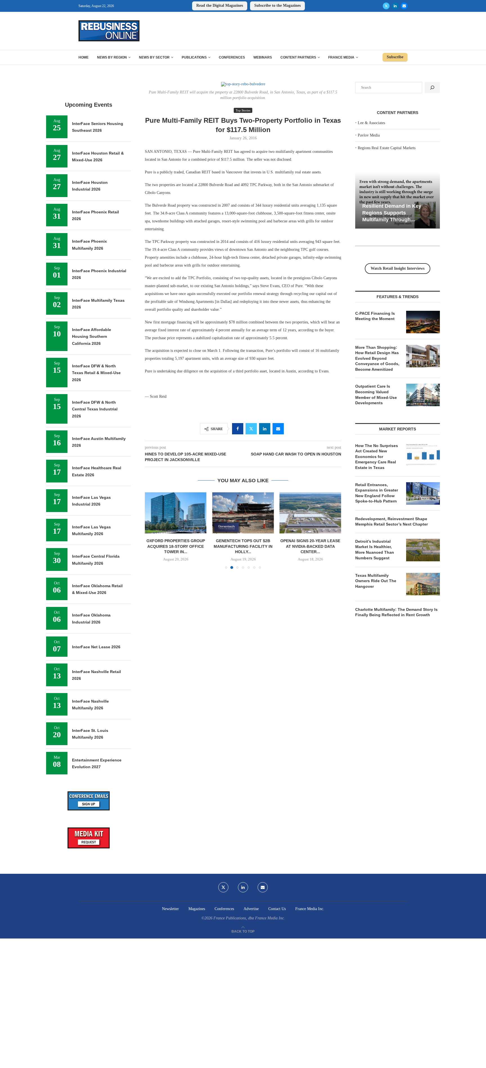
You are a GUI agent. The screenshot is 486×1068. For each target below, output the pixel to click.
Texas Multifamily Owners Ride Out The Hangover (375, 581)
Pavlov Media (369, 135)
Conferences (232, 57)
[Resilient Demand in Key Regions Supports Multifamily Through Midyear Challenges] (397, 200)
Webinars (262, 57)
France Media (341, 57)
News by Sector (154, 57)
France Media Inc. (309, 909)
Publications (194, 57)
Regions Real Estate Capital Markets (386, 148)
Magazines (196, 909)
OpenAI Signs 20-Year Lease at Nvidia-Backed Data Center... (310, 546)
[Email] (404, 6)
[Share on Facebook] (237, 428)
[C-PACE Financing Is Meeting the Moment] (423, 322)
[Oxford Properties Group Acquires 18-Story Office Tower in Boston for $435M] (175, 512)
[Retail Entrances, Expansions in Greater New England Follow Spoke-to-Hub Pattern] (423, 493)
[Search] (432, 87)
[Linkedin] (395, 6)
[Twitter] (386, 6)
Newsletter (170, 909)
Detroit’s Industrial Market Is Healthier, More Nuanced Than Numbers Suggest (374, 549)
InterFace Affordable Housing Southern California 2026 (91, 336)
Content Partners (298, 57)
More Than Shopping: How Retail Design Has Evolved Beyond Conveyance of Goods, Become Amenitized (377, 358)
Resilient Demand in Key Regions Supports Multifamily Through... (391, 212)
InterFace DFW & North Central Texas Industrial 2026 (95, 409)
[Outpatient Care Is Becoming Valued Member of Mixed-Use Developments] (423, 395)
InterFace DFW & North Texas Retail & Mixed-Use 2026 (96, 373)
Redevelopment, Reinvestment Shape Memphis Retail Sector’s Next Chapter (391, 522)
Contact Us (277, 909)
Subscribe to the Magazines (277, 5)
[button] (152, 530)
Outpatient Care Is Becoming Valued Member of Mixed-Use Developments (376, 394)
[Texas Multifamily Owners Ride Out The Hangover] (423, 584)
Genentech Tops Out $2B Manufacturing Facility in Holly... (242, 546)
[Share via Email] (278, 428)
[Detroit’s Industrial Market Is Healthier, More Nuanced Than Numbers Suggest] (423, 550)
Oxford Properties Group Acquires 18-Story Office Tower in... (176, 546)
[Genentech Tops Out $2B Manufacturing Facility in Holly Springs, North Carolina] (243, 512)
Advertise (251, 909)
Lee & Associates (371, 123)
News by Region (112, 57)
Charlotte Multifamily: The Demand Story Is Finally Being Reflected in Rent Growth (396, 612)
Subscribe (395, 57)
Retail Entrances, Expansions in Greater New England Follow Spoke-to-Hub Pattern (376, 493)
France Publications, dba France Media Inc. (249, 918)
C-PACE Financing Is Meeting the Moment (375, 316)
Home (83, 57)
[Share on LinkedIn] (264, 428)
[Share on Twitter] (251, 428)
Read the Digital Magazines (219, 5)
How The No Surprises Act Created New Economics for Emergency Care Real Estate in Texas (376, 456)
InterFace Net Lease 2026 (96, 647)
